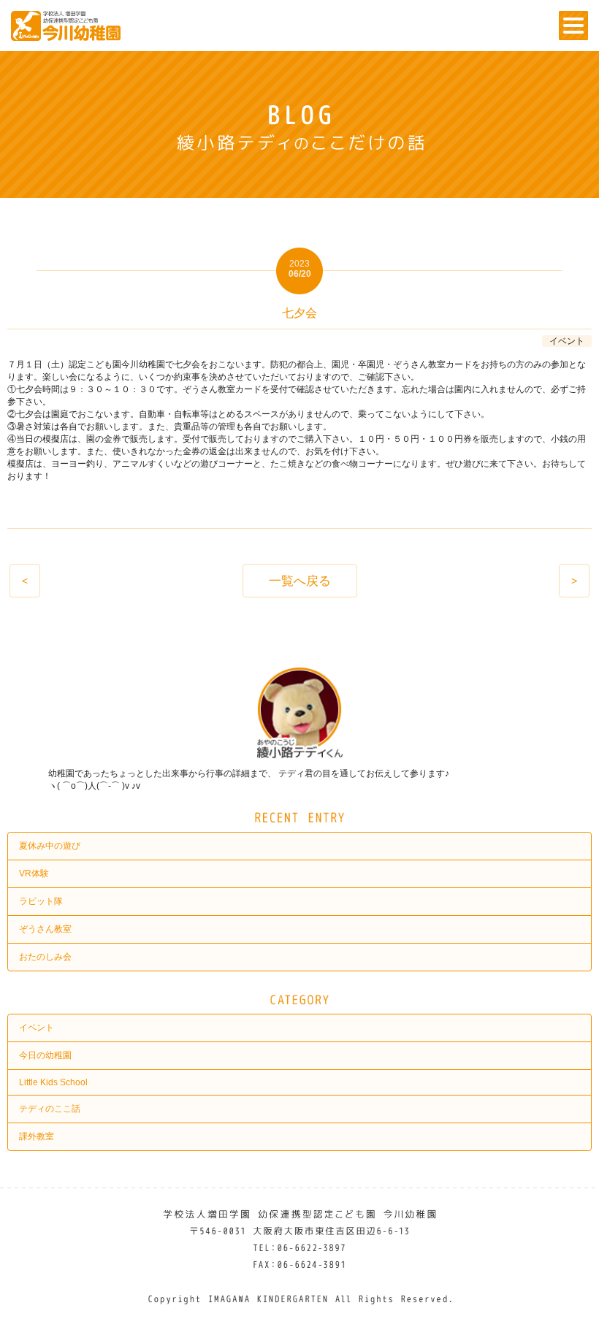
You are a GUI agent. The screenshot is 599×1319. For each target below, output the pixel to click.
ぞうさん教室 (45, 929)
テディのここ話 (49, 1109)
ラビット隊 (41, 901)
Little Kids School (53, 1082)
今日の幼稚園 (45, 1055)
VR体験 (34, 873)
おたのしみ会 (45, 957)
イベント (36, 1027)
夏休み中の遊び (49, 846)
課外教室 (36, 1136)
